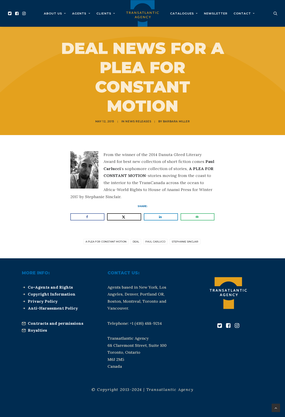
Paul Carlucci (155, 241)
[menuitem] (10, 13)
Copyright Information (51, 294)
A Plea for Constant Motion (106, 241)
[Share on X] (124, 216)
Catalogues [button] (182, 13)
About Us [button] (53, 13)
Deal (136, 241)
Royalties (37, 330)
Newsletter (215, 13)
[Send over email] (197, 216)
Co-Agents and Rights (50, 287)
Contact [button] (242, 13)
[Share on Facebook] (87, 216)
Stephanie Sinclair (185, 241)
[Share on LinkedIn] (161, 216)
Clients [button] (103, 13)
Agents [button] (79, 13)
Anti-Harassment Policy (53, 308)
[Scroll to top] (276, 407)
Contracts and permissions (55, 323)
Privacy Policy (43, 301)
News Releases (138, 121)
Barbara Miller (176, 121)
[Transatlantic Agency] (142, 13)
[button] (10, 13)
